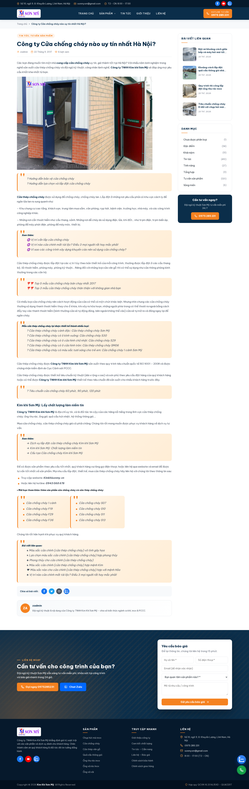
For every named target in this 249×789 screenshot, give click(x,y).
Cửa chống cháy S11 (92, 514)
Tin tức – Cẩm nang (142, 749)
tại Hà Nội (120, 62)
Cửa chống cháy (91, 743)
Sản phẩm (106, 13)
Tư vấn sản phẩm (41, 36)
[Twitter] (52, 591)
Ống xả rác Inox (91, 766)
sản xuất (115, 379)
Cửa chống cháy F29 (39, 514)
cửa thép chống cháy (56, 423)
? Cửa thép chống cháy (42, 330)
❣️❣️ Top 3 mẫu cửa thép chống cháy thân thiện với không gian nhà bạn (74, 288)
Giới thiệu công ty (141, 737)
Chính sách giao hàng (143, 766)
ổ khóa (73, 306)
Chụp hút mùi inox (92, 737)
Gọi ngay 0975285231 (40, 686)
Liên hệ (161, 13)
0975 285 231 (207, 216)
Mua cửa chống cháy (29, 423)
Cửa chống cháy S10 (92, 508)
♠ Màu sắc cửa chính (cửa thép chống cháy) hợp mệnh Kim (65, 565)
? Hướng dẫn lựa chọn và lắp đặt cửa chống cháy (58, 183)
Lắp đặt (105, 197)
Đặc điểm (189, 146)
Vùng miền (189, 185)
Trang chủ (86, 13)
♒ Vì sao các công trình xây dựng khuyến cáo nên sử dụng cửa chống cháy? (76, 249)
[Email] (59, 591)
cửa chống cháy (42, 301)
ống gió (43, 416)
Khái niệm (188, 152)
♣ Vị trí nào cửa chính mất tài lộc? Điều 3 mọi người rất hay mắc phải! (72, 574)
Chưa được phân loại (195, 139)
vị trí (72, 263)
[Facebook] (217, 3)
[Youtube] (223, 3)
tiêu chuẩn (99, 379)
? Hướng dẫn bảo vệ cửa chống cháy (50, 178)
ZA (25, 608)
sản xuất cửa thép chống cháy (41, 67)
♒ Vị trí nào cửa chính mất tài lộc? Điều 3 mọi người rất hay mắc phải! (72, 244)
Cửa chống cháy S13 (92, 520)
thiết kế (55, 375)
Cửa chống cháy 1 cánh (41, 503)
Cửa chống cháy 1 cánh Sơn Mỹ (122, 350)
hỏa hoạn (96, 306)
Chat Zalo (75, 686)
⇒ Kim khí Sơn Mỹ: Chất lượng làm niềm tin (54, 448)
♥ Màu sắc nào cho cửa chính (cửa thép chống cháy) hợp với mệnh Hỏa (73, 569)
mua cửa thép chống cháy (104, 471)
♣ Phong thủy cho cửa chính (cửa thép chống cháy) (60, 560)
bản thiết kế (93, 263)
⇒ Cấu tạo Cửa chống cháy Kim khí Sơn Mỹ (54, 453)
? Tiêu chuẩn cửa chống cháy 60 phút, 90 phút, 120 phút (63, 391)
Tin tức (125, 13)
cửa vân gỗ (110, 267)
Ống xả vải (88, 772)
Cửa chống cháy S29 (102, 340)
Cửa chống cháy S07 (92, 503)
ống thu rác (31, 416)
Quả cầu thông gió (92, 754)
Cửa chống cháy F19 (39, 508)
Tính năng (189, 165)
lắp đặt (55, 263)
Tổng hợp (188, 172)
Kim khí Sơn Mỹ (28, 405)
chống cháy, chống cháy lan (82, 197)
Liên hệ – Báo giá (141, 754)
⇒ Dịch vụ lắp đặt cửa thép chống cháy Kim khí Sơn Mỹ (62, 443)
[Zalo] (229, 3)
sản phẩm (38, 466)
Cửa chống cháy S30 (93, 335)
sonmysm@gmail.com (89, 3)
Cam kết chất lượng (142, 743)
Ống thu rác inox (91, 760)
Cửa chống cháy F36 (39, 520)
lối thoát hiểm (30, 267)
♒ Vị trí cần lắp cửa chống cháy (48, 239)
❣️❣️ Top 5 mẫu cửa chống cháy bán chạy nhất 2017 (61, 283)
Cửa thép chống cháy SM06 (100, 345)
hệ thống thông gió (82, 416)
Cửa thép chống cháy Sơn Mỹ (90, 330)
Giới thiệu (143, 13)
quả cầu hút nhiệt (59, 416)
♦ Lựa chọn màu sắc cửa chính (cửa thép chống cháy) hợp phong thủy (72, 555)
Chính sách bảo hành (142, 760)
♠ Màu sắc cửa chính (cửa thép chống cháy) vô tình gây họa (66, 550)
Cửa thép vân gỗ (91, 749)
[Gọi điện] (241, 770)
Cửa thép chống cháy (30, 263)
